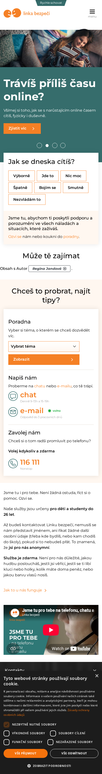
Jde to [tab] (48, 176)
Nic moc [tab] (73, 176)
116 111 (30, 462)
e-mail (32, 410)
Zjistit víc (17, 128)
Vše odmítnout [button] (74, 753)
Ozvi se (15, 236)
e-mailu (64, 386)
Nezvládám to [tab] (27, 199)
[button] (51, 766)
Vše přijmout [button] (25, 753)
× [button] (96, 676)
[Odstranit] (64, 268)
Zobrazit (21, 359)
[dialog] (51, 722)
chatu (39, 386)
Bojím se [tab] (47, 187)
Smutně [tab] (75, 187)
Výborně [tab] (21, 176)
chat (28, 394)
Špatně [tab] (20, 187)
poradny (71, 236)
